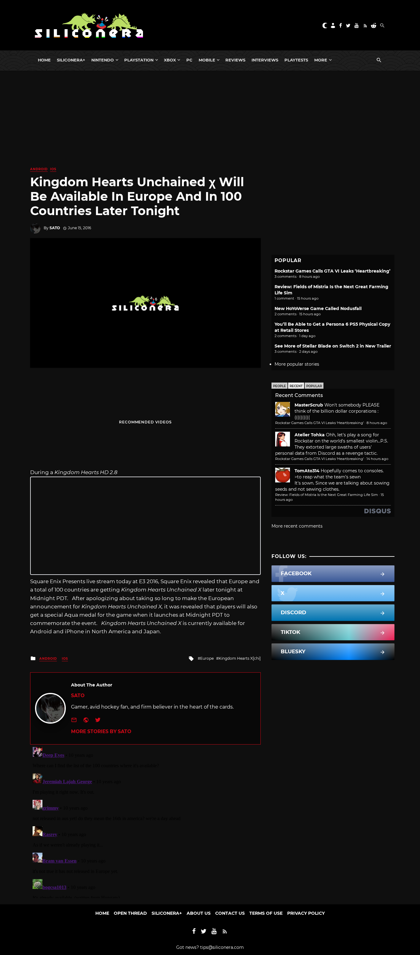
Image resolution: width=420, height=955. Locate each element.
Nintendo (102, 59)
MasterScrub (309, 405)
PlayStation (138, 59)
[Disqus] (145, 821)
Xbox (170, 59)
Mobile (207, 59)
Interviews (265, 59)
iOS (53, 169)
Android (39, 169)
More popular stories (297, 364)
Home (44, 59)
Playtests (296, 59)
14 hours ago (377, 459)
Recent (296, 386)
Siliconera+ (71, 59)
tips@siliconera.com (222, 947)
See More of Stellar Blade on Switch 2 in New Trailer (333, 346)
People (279, 386)
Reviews (235, 59)
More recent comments (297, 526)
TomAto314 (307, 471)
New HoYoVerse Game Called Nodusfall (318, 308)
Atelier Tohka (310, 435)
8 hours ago (377, 423)
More (320, 59)
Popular (314, 386)
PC (189, 59)
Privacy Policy (306, 913)
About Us (199, 913)
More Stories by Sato (101, 731)
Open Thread (130, 913)
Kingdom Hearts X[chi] (240, 658)
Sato (55, 228)
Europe (207, 658)
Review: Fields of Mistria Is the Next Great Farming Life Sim (326, 495)
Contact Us (230, 913)
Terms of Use (266, 913)
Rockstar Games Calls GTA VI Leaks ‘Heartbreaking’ (332, 271)
